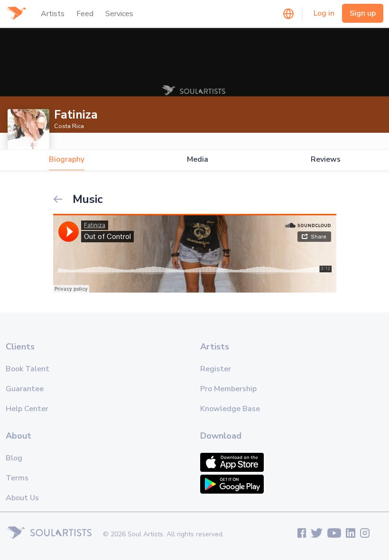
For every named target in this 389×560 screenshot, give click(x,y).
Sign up (363, 13)
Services (119, 14)
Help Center (27, 408)
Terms (17, 478)
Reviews (326, 160)
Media (197, 160)
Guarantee (25, 389)
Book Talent (27, 369)
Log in (324, 13)
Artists (53, 14)
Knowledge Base (230, 408)
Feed (84, 14)
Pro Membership (228, 389)
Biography (66, 160)
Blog (14, 458)
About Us (22, 498)
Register (215, 369)
